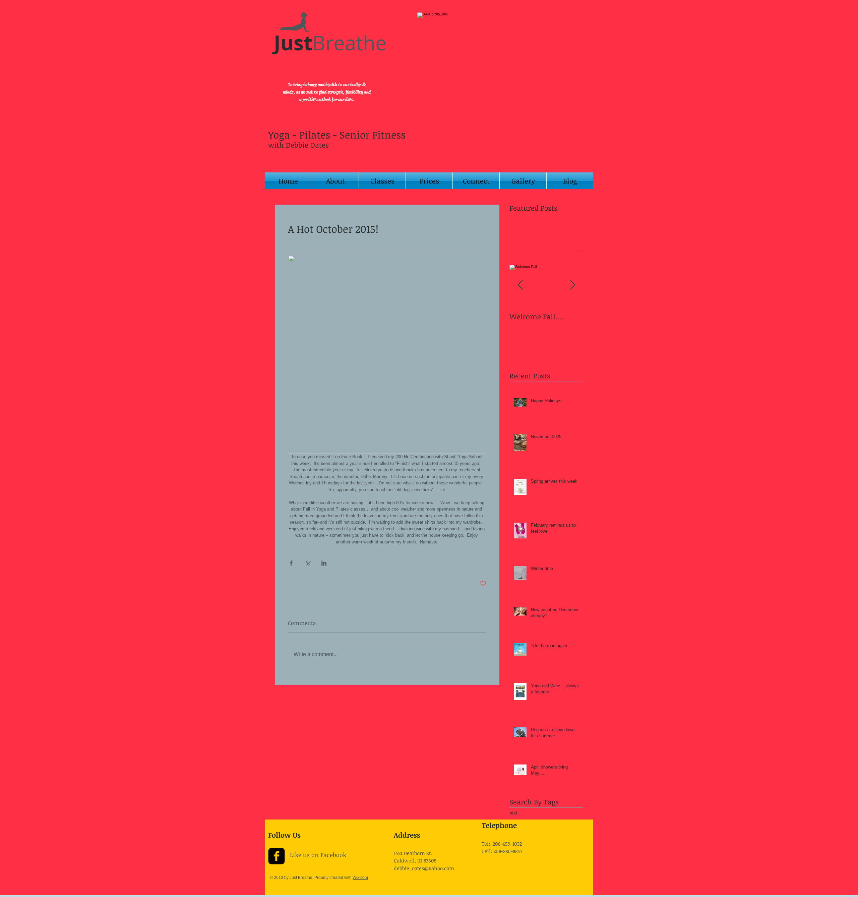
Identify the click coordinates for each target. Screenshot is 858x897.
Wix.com (360, 877)
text (513, 812)
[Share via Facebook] (291, 563)
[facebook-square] (276, 856)
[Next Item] (572, 285)
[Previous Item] (520, 285)
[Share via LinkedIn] (324, 563)
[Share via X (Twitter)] (307, 563)
